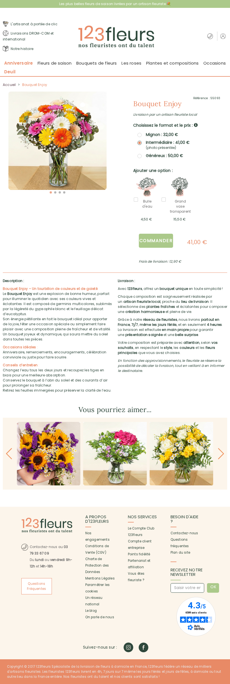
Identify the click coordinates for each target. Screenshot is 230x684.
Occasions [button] (214, 63)
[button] (223, 36)
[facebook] (143, 647)
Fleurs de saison (55, 63)
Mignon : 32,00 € (162, 134)
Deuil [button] (9, 72)
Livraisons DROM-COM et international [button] (28, 36)
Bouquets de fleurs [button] (96, 63)
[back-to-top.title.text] (223, 629)
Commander (156, 241)
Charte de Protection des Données (97, 565)
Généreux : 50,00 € (164, 155)
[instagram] (128, 647)
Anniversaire (18, 63)
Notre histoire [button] (21, 48)
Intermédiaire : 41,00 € (168, 145)
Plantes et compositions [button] (172, 63)
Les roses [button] (131, 63)
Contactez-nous (184, 533)
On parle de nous (99, 617)
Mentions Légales (100, 578)
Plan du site (180, 552)
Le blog (91, 610)
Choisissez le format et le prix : (163, 125)
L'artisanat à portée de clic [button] (34, 24)
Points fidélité (139, 554)
